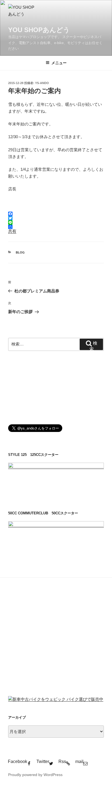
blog (20, 252)
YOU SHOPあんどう (39, 29)
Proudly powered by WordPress (35, 774)
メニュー (59, 63)
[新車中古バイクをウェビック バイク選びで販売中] (55, 699)
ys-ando (42, 83)
